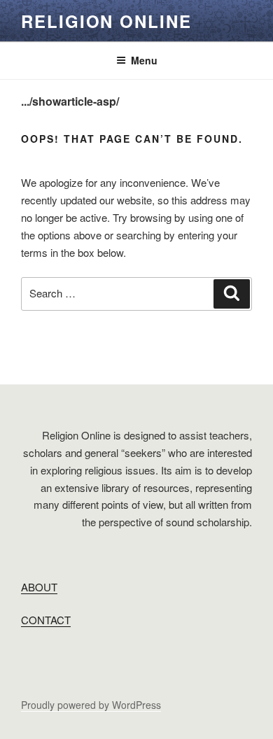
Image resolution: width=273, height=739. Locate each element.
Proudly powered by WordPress (91, 705)
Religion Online (106, 21)
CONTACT (46, 619)
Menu (144, 60)
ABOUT (39, 586)
